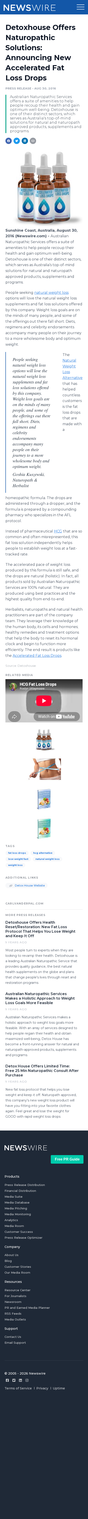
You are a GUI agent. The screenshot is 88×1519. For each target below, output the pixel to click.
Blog (8, 1261)
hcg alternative (42, 853)
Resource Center (17, 1290)
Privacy (42, 1388)
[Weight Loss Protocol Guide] (44, 828)
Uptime (59, 1388)
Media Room (14, 1226)
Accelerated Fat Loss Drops (37, 655)
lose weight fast (18, 859)
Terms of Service (18, 1388)
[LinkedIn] (20, 1380)
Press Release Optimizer (23, 1237)
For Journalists (15, 1296)
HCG (58, 531)
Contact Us (13, 1337)
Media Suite (14, 1196)
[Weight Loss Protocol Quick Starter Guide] (44, 798)
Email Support (15, 1342)
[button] (80, 7)
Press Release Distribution (25, 1185)
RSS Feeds (13, 1313)
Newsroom (13, 1302)
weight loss (15, 865)
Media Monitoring (18, 1214)
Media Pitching (16, 1208)
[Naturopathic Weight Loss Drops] (44, 225)
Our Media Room (17, 1272)
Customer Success (19, 1231)
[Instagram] (26, 1380)
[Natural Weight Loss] (44, 769)
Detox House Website (29, 885)
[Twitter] (13, 1380)
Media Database (17, 1202)
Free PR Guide (67, 1159)
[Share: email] (33, 140)
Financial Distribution (20, 1190)
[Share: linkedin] (25, 140)
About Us (12, 1255)
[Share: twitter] (16, 140)
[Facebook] (7, 1380)
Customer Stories (18, 1266)
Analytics (11, 1220)
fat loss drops (17, 853)
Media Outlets (15, 1319)
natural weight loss (51, 292)
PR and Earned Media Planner (27, 1307)
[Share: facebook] (8, 140)
